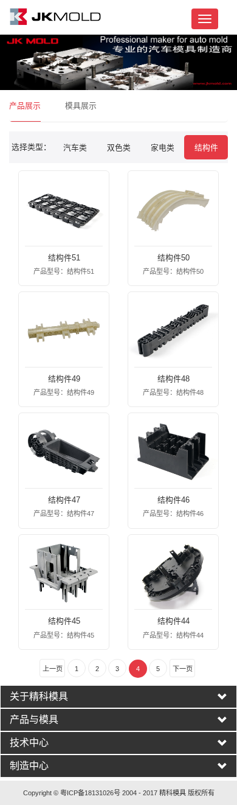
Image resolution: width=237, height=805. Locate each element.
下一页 (183, 668)
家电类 (162, 147)
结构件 (206, 147)
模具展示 (81, 105)
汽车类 (75, 147)
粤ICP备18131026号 (90, 792)
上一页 (53, 668)
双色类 (119, 147)
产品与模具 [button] (34, 720)
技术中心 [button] (29, 743)
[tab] (118, 697)
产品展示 (25, 105)
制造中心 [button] (29, 766)
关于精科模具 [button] (39, 697)
